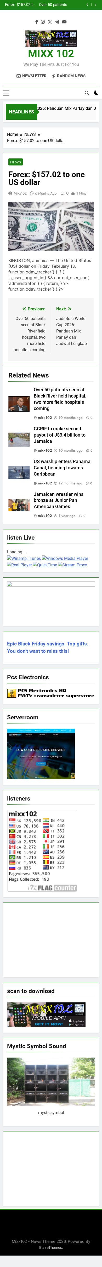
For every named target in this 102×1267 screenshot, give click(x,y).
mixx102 (20, 193)
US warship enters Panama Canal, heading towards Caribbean (62, 468)
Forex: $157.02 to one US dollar (20, 5)
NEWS (15, 162)
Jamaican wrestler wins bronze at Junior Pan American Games (58, 500)
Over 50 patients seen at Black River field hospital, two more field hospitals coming (52, 5)
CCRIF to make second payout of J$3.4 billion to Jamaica (60, 435)
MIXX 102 (51, 54)
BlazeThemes (50, 1247)
